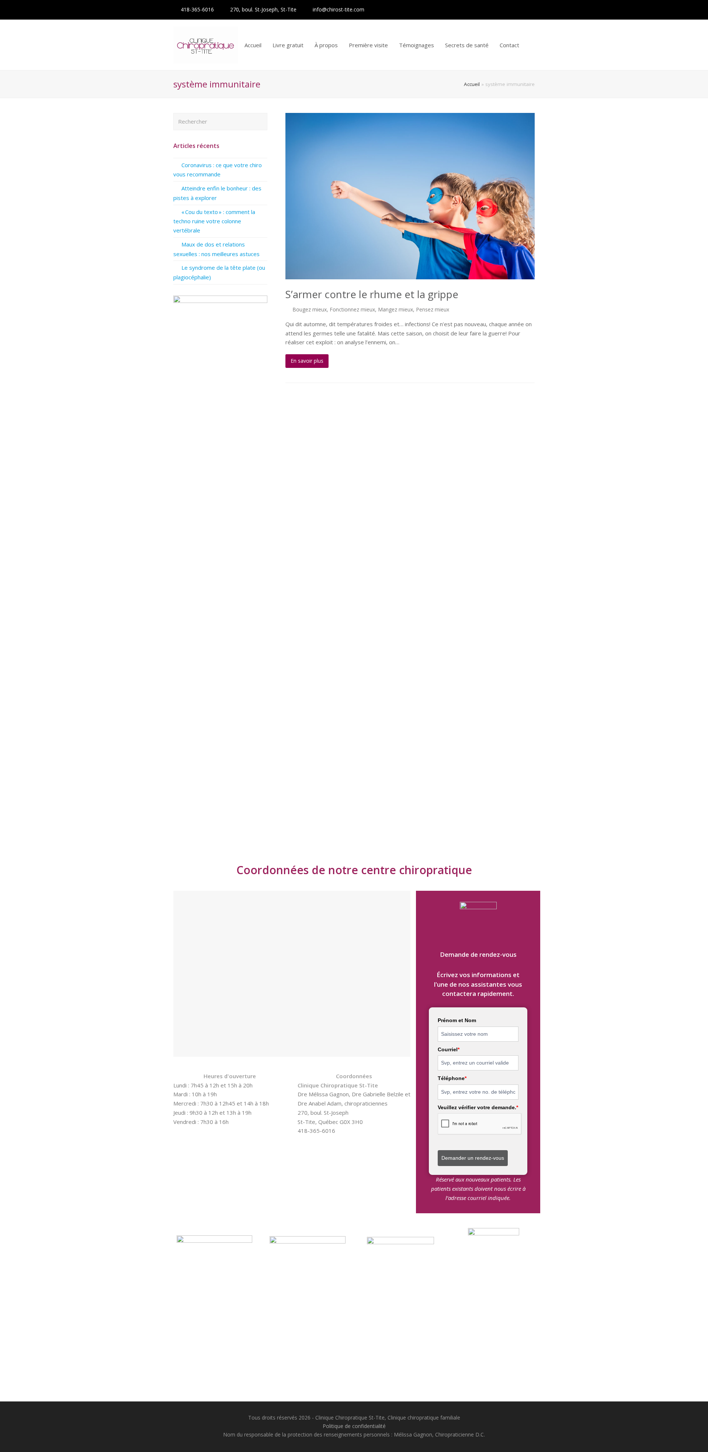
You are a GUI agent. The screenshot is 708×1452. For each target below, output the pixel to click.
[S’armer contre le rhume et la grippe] (410, 196)
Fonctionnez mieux (352, 309)
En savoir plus (307, 360)
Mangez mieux (395, 309)
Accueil (472, 84)
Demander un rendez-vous (472, 1158)
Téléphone (452, 1078)
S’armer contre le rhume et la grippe (371, 294)
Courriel (448, 1049)
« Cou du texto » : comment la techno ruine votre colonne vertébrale (214, 221)
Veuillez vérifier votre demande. (478, 1107)
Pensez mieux (432, 309)
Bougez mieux (309, 309)
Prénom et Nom (457, 1020)
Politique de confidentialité (354, 1425)
